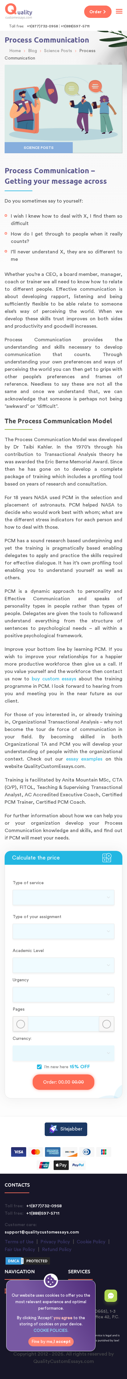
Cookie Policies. (51, 1330)
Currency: (22, 1038)
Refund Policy (57, 1249)
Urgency (21, 980)
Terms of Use (19, 1242)
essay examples (84, 759)
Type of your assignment (37, 917)
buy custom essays (54, 678)
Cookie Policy (91, 1242)
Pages (19, 1009)
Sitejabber (71, 1129)
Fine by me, (51, 1342)
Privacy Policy (55, 1242)
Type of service (28, 883)
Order (95, 12)
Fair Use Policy (20, 1249)
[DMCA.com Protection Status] (28, 1262)
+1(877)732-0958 (42, 26)
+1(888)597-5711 (75, 26)
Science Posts (39, 148)
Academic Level (28, 951)
